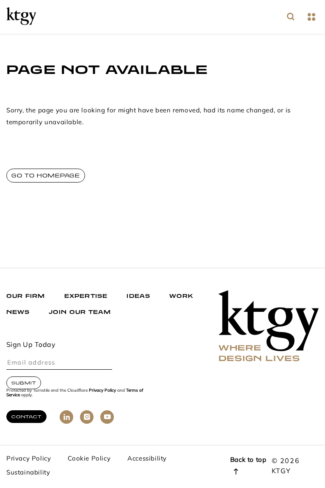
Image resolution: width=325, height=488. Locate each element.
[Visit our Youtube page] (107, 417)
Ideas (138, 296)
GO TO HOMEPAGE (45, 175)
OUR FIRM (25, 296)
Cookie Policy (89, 459)
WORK (181, 296)
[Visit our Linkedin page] (66, 417)
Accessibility (147, 459)
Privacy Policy (102, 390)
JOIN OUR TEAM (80, 312)
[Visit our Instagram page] (87, 417)
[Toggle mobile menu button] (311, 17)
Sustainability (28, 473)
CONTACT (26, 416)
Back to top (248, 460)
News (18, 312)
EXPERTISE (86, 296)
